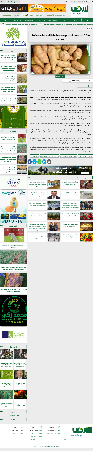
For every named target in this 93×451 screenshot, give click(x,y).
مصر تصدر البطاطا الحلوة (67, 156)
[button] (2, 8)
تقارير (63, 20)
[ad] (33, 8)
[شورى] (13, 182)
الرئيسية (51, 427)
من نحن (33, 433)
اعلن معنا (15, 433)
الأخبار (75, 20)
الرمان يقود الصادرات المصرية (48, 156)
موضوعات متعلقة (83, 177)
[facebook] (18, 1)
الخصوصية (33, 436)
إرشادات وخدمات (41, 20)
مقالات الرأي (29, 20)
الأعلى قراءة (13, 346)
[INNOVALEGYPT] (13, 206)
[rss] (11, 1)
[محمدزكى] (13, 310)
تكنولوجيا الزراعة (52, 20)
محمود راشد (83, 85)
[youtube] (14, 1)
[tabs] (1, 1)
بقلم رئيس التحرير (17, 20)
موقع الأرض (33, 156)
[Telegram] (44, 161)
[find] (8, 1)
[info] (4, 1)
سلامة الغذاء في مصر (84, 156)
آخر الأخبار (13, 131)
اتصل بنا (33, 439)
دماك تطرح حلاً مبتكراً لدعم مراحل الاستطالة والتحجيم (40, 24)
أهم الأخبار (13, 225)
